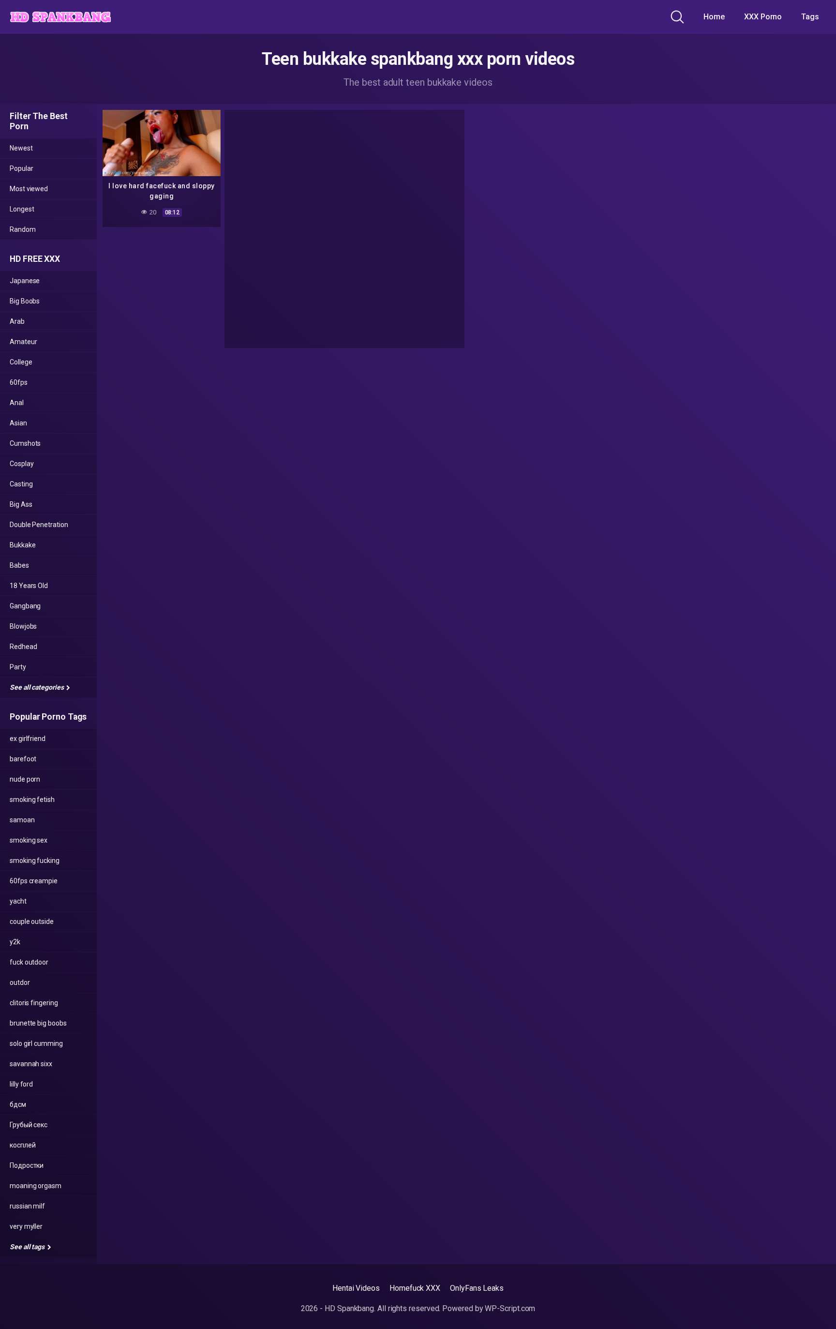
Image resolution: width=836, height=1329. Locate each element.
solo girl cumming (36, 1043)
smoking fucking (35, 860)
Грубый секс (28, 1125)
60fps (19, 382)
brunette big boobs (38, 1023)
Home (714, 16)
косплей (22, 1145)
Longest (22, 209)
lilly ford (21, 1084)
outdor (20, 982)
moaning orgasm (35, 1186)
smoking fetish (32, 799)
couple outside (32, 921)
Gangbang (25, 606)
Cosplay (21, 464)
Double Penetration (39, 525)
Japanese (25, 281)
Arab (17, 321)
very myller (26, 1226)
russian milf (27, 1206)
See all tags (28, 1247)
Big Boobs (25, 301)
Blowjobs (23, 626)
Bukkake (22, 545)
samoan (22, 820)
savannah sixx (31, 1064)
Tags (810, 16)
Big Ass (21, 504)
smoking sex (28, 840)
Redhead (23, 646)
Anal (17, 403)
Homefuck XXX (414, 1288)
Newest (21, 148)
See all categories (37, 687)
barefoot (23, 759)
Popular (21, 168)
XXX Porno (763, 16)
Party (18, 667)
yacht (18, 901)
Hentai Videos (356, 1288)
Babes (19, 565)
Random (23, 229)
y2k (15, 942)
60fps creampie (34, 881)
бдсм (18, 1104)
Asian (18, 423)
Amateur (23, 342)
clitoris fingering (34, 1003)
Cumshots (25, 443)
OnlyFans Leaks (477, 1288)
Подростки (27, 1165)
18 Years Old (29, 585)
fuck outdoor (29, 962)
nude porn (25, 779)
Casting (21, 484)
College (21, 362)
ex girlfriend (27, 738)
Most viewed (29, 189)
